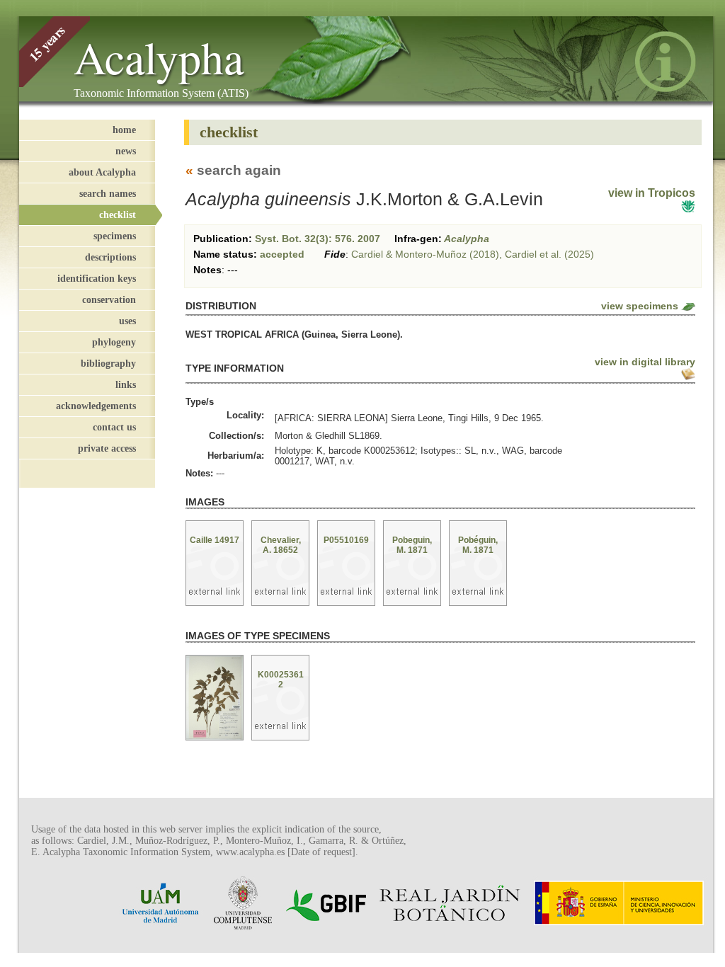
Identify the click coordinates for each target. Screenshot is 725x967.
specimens (114, 235)
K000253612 (281, 680)
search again (239, 170)
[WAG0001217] (214, 699)
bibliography (108, 363)
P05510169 (346, 540)
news (125, 150)
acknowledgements (96, 405)
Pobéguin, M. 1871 (478, 545)
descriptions (110, 257)
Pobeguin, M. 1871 (412, 545)
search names (107, 193)
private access (107, 448)
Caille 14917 (214, 540)
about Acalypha (102, 172)
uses (127, 320)
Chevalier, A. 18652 (281, 545)
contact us (114, 427)
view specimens (639, 305)
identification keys (96, 278)
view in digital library (645, 361)
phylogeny (114, 342)
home (124, 129)
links (125, 384)
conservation (109, 299)
